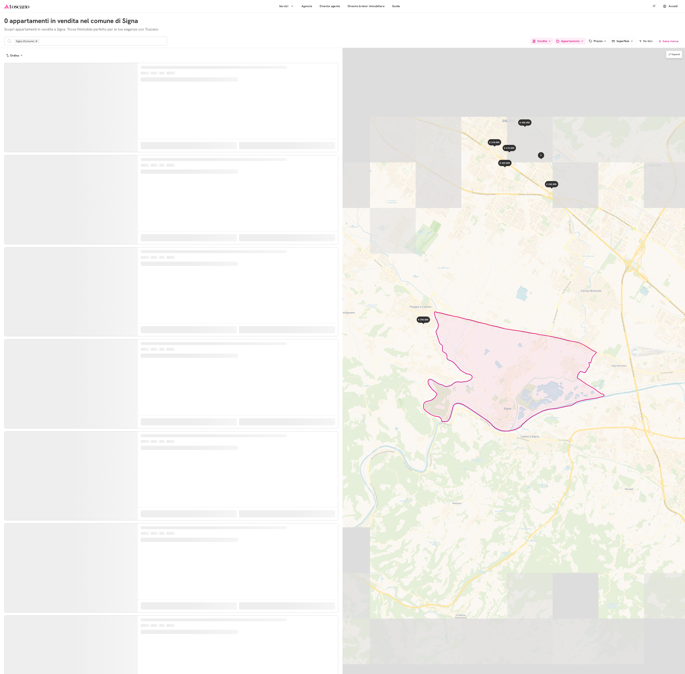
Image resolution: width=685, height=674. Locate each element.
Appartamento (570, 41)
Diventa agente (330, 6)
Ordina (14, 55)
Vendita (542, 41)
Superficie (622, 41)
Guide (396, 6)
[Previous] (8, 124)
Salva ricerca (670, 41)
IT (654, 6)
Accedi (673, 6)
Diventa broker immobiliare (366, 6)
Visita (290, 164)
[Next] (134, 124)
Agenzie (306, 6)
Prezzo (598, 41)
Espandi (676, 54)
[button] (430, 326)
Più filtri (648, 41)
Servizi (283, 6)
